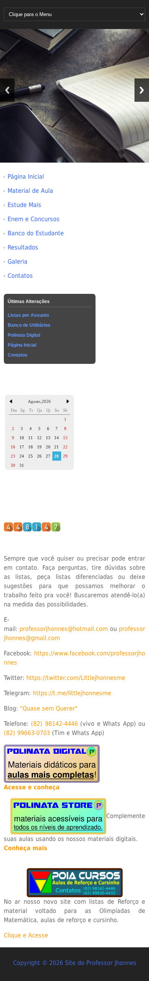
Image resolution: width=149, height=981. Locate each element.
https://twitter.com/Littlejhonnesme (75, 677)
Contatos (20, 275)
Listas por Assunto (28, 315)
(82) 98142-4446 (54, 723)
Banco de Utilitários (29, 325)
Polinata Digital (24, 335)
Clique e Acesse (26, 935)
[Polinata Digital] (52, 763)
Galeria (18, 261)
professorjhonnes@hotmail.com (63, 628)
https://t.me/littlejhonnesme (72, 693)
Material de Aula (30, 190)
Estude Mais (24, 205)
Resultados (23, 247)
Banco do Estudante (36, 233)
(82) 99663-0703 (27, 733)
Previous (7, 90)
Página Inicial (26, 176)
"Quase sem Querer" (49, 708)
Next (141, 90)
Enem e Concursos (34, 219)
